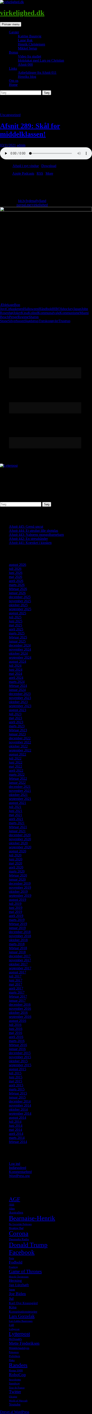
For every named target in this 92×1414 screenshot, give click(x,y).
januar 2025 (17, 641)
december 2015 (20, 1053)
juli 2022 (15, 758)
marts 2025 (17, 633)
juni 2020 (15, 859)
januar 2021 (17, 831)
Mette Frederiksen (24, 1343)
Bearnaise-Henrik (32, 1218)
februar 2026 (18, 589)
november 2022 (20, 742)
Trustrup (64, 321)
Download (48, 166)
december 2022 (20, 738)
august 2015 (17, 1069)
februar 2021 (18, 827)
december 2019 (20, 883)
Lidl (11, 1325)
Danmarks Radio (19, 1239)
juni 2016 (15, 1029)
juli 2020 (15, 855)
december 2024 (20, 645)
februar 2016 (18, 1045)
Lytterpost (19, 1334)
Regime (23, 317)
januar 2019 (17, 928)
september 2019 (20, 895)
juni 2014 (15, 1125)
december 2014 (20, 1101)
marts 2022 (17, 774)
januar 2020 (17, 879)
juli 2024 (15, 665)
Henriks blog (27, 76)
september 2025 (20, 609)
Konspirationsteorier (23, 1311)
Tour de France (17, 1387)
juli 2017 (15, 976)
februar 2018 (18, 948)
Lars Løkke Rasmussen (21, 1321)
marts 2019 (17, 920)
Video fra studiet (29, 56)
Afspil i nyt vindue (26, 166)
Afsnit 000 (25, 64)
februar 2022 (18, 778)
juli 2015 (15, 1073)
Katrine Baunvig (29, 36)
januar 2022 (17, 782)
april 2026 (16, 581)
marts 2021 (17, 823)
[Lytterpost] (9, 465)
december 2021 (20, 786)
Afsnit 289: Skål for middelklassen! (30, 130)
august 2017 (17, 972)
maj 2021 (15, 815)
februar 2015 (18, 1093)
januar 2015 (17, 1097)
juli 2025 (15, 617)
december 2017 (20, 956)
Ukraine (13, 1396)
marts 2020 (17, 871)
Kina (24, 313)
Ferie (11, 1258)
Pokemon (14, 1352)
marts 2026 (17, 585)
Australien (16, 1212)
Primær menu (10, 24)
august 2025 (17, 613)
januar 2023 (17, 734)
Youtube (15, 1404)
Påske (12, 1360)
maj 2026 (15, 577)
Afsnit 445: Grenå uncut (26, 526)
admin (21, 145)
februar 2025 (18, 637)
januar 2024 (17, 690)
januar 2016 (17, 1049)
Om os (13, 81)
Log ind (14, 1164)
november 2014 (20, 1105)
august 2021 (17, 803)
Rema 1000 (16, 1370)
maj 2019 (15, 912)
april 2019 (16, 916)
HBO (57, 309)
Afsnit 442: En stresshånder (28, 539)
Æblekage (7, 305)
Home (13, 85)
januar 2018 (17, 952)
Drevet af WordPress (14, 1412)
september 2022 (20, 750)
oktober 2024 (18, 653)
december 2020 (20, 835)
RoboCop (17, 1374)
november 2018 (20, 936)
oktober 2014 (18, 1109)
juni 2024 (15, 669)
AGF (14, 1199)
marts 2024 (17, 682)
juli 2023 (15, 714)
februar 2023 (18, 730)
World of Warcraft (18, 1400)
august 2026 (17, 565)
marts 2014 (17, 1138)
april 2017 (16, 988)
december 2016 (20, 1004)
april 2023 (16, 722)
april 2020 (16, 867)
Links (13, 68)
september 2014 (20, 1113)
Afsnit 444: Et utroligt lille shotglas (33, 530)
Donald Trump (28, 1244)
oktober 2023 (18, 702)
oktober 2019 (18, 891)
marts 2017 (17, 992)
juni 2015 (15, 1077)
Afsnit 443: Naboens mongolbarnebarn (36, 534)
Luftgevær (14, 1329)
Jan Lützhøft (19, 1285)
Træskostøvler (49, 321)
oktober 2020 (18, 843)
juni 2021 (15, 811)
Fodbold (15, 1262)
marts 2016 (17, 1041)
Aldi (11, 1204)
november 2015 (20, 1057)
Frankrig (13, 1267)
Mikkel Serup (27, 48)
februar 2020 (18, 875)
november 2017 (20, 960)
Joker (17, 313)
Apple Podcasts (23, 173)
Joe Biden (17, 1293)
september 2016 (20, 1017)
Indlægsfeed (17, 1168)
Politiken (14, 1356)
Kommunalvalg (49, 313)
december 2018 (20, 932)
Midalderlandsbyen (19, 1348)
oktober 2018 (18, 940)
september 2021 (20, 799)
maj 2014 (15, 1130)
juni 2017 (15, 980)
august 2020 (17, 851)
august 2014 (17, 1117)
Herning (15, 1280)
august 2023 (17, 710)
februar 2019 (18, 924)
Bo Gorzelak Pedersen (20, 1224)
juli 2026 (15, 569)
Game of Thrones (25, 1271)
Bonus (13, 52)
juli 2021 (15, 807)
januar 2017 (17, 1000)
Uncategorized (10, 115)
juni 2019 (15, 908)
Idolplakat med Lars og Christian (41, 60)
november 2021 (20, 791)
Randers (18, 1365)
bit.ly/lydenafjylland (32, 201)
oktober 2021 (18, 795)
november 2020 (20, 839)
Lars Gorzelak (22, 1316)
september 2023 (20, 706)
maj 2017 (15, 984)
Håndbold (46, 309)
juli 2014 (15, 1121)
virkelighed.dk (22, 13)
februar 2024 (18, 686)
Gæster (14, 32)
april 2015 (16, 1085)
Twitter (15, 1391)
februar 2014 (18, 1142)
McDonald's (15, 1339)
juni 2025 (15, 621)
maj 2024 (15, 674)
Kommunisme (69, 313)
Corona (18, 1233)
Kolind (33, 313)
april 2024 (16, 678)
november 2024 (20, 649)
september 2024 (20, 657)
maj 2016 (15, 1033)
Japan (77, 309)
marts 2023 (17, 726)
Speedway (14, 1383)
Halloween (31, 309)
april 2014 (16, 1134)
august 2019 (17, 899)
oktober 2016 (18, 1012)
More (49, 173)
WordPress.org (19, 1176)
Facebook (22, 1252)
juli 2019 (15, 904)
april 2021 (16, 819)
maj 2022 (15, 766)
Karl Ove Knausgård (23, 1303)
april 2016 (16, 1037)
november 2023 (20, 698)
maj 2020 (15, 863)
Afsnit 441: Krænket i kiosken (30, 543)
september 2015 (20, 1065)
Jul (11, 1298)
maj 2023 (15, 718)
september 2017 (20, 968)
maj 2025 (15, 625)
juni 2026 (15, 573)
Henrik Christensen (31, 44)
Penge (13, 317)
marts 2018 (17, 944)
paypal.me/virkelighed (32, 205)
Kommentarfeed (20, 1172)
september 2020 (20, 847)
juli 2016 (15, 1025)
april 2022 (16, 770)
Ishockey (67, 309)
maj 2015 (15, 1081)
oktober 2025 (18, 605)
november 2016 (20, 1008)
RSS (40, 173)
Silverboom (16, 321)
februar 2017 (18, 996)
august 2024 (17, 661)
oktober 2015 (18, 1061)
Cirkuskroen (14, 309)
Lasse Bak (25, 40)
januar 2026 (17, 593)
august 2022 (17, 754)
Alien (12, 1208)
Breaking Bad (16, 1228)
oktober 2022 (18, 746)
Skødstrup (31, 321)
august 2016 (17, 1021)
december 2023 (20, 694)
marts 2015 (17, 1089)
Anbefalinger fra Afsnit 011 (37, 72)
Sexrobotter (15, 1379)
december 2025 (20, 597)
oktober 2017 (18, 964)
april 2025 (16, 629)
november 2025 (20, 601)
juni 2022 (15, 762)
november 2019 (20, 887)
